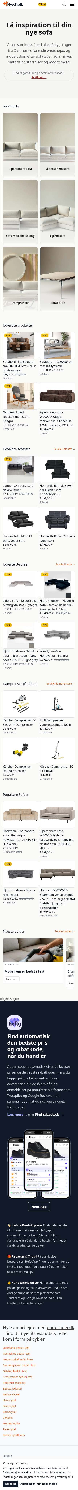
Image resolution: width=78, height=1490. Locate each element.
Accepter (10, 1483)
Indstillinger (27, 1483)
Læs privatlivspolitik (61, 1477)
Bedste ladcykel (12, 1388)
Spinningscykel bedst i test (19, 1365)
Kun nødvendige (46, 1483)
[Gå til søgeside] (64, 4)
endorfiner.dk (60, 1327)
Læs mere (17, 1114)
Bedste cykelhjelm (14, 1435)
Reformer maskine (14, 1382)
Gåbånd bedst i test (15, 1371)
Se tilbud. (39, 77)
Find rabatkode (49, 1114)
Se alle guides (65, 931)
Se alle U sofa (65, 564)
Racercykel (9, 1429)
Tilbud (42, 4)
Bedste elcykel (11, 1394)
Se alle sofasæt (64, 449)
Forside (7, 1455)
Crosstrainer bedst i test (17, 1377)
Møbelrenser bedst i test (24, 971)
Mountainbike (11, 1423)
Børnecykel (9, 1412)
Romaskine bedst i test (16, 1353)
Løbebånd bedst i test (16, 1347)
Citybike (8, 1417)
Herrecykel (9, 1400)
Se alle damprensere (61, 683)
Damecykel (9, 1406)
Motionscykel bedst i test (18, 1359)
